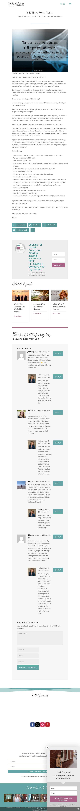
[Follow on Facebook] (32, 724)
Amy (29, 481)
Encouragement (47, 16)
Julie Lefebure (25, 16)
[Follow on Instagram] (42, 724)
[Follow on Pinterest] (47, 724)
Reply (58, 353)
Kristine (31, 535)
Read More (18, 316)
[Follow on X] (37, 724)
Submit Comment (28, 667)
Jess (29, 352)
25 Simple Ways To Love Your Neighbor (39, 306)
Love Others (58, 16)
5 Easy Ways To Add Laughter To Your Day (59, 306)
